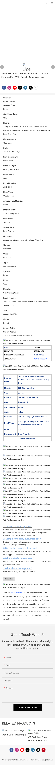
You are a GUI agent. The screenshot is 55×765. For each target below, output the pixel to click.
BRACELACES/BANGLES (14, 355)
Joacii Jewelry (16, 592)
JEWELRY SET (9, 359)
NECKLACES (39, 351)
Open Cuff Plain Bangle (14, 734)
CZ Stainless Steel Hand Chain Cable (38, 739)
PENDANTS (8, 351)
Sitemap (49, 760)
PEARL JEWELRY (40, 359)
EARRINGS (38, 347)
